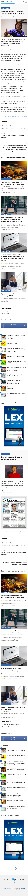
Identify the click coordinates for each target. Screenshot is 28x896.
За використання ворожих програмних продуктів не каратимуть (16, 374)
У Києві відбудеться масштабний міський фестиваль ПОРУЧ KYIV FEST (16, 362)
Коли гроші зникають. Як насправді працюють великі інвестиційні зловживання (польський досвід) (12, 219)
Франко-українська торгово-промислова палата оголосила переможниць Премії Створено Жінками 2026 (16, 369)
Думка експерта (5, 8)
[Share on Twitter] (6, 542)
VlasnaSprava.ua (6, 888)
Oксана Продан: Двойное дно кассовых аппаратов (12, 136)
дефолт (2, 128)
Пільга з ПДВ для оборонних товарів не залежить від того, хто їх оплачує (16, 394)
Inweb (23, 888)
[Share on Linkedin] (10, 542)
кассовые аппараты (5, 545)
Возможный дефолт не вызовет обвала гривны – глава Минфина (15, 563)
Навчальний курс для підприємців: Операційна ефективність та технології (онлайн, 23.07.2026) (16, 350)
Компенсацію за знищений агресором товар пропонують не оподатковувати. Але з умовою (16, 337)
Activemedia (17, 889)
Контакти (14, 892)
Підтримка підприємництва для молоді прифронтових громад (16, 342)
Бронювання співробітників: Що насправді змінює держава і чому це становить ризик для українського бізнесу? (12, 257)
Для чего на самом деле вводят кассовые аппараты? (13, 553)
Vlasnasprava (5, 192)
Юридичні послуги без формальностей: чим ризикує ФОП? (13, 295)
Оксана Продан (15, 545)
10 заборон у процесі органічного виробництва (15, 387)
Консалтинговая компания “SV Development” (15, 116)
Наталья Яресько (10, 128)
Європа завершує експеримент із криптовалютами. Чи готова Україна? (12, 183)
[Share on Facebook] (2, 542)
